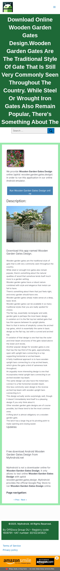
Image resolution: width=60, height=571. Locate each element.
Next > (24, 500)
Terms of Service (12, 545)
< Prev (17, 500)
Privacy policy (10, 550)
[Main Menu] (54, 7)
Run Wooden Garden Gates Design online (30, 192)
